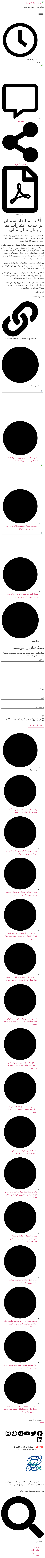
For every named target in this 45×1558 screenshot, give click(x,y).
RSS (37, 1555)
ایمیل (41, 698)
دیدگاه (41, 660)
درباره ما (35, 1553)
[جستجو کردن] (42, 1424)
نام (42, 689)
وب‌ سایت (40, 707)
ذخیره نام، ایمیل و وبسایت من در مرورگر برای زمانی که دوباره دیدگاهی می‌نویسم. (23, 719)
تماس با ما (35, 1550)
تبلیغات (36, 1547)
